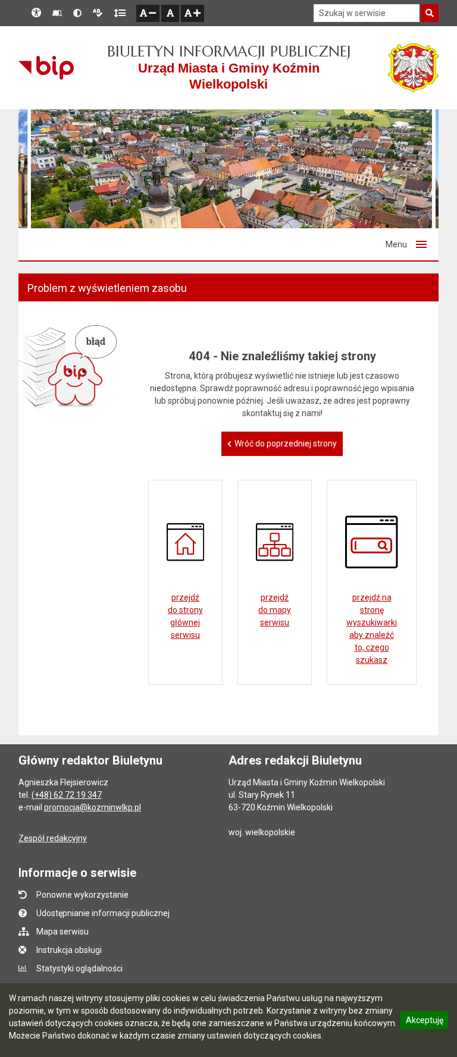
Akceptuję (424, 1021)
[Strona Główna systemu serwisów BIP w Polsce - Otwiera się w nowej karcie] (46, 68)
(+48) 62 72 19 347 (67, 795)
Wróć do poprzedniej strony (285, 443)
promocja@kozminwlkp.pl (92, 807)
